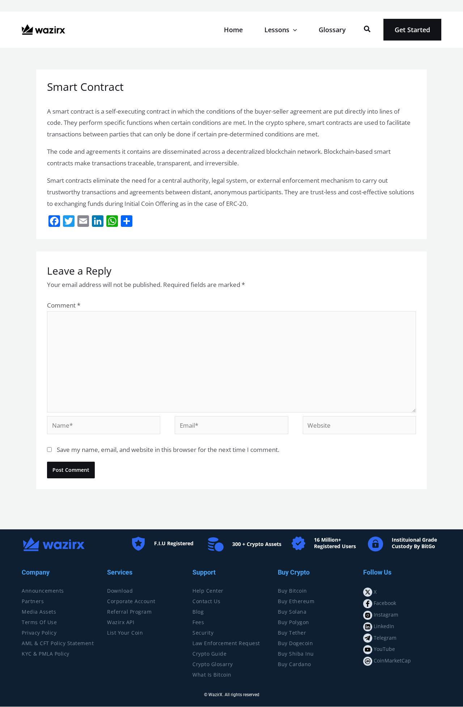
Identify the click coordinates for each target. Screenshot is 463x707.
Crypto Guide (209, 653)
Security (202, 632)
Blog (198, 611)
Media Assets (39, 611)
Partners (33, 601)
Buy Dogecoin (295, 643)
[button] (367, 29)
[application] (293, 30)
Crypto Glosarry (212, 664)
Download (120, 590)
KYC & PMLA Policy (45, 653)
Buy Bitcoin (292, 590)
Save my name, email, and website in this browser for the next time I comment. (168, 449)
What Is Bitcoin (212, 674)
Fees (198, 622)
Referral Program (129, 611)
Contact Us (206, 601)
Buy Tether (292, 632)
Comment (63, 305)
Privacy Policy (39, 632)
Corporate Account (131, 601)
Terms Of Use (39, 622)
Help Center (208, 590)
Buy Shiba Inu (296, 653)
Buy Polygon (293, 622)
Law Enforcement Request (226, 643)
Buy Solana (292, 611)
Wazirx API (120, 622)
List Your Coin (125, 632)
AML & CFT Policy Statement (58, 643)
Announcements (43, 590)
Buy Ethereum (296, 601)
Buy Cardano (294, 664)
